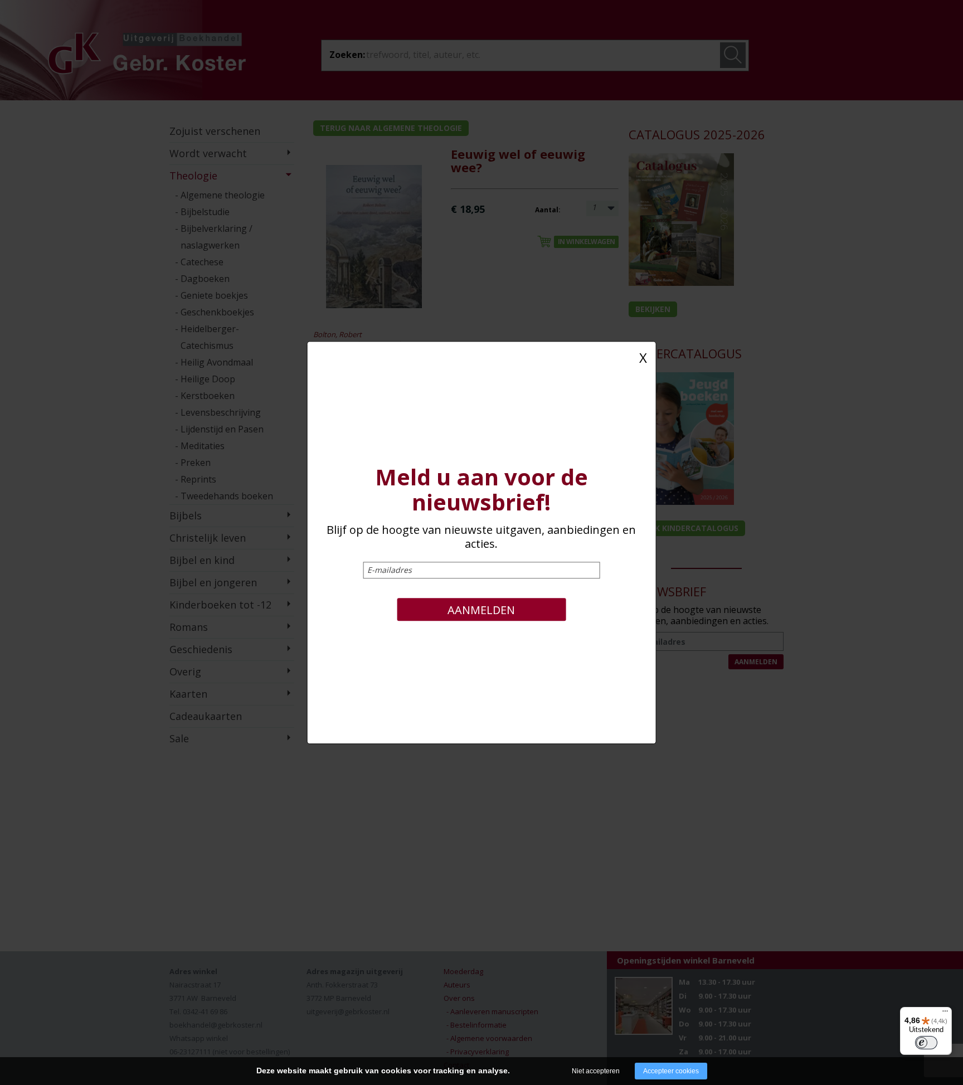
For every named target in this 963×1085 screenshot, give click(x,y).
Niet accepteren (596, 1071)
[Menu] (945, 1013)
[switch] (926, 1042)
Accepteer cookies (671, 1071)
